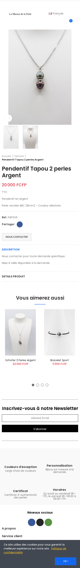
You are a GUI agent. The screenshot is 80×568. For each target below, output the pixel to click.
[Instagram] (40, 522)
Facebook (20, 224)
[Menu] (3, 14)
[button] (5, 77)
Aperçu (30, 316)
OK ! (65, 561)
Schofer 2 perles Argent (20, 360)
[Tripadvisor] (48, 522)
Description (11, 249)
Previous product (66, 158)
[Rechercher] (76, 5)
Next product (75, 158)
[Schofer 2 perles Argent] (20, 332)
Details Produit (13, 276)
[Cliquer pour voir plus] (8, 118)
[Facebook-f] (31, 522)
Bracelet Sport (59, 360)
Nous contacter (17, 237)
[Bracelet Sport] (59, 332)
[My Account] (76, 22)
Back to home (71, 158)
